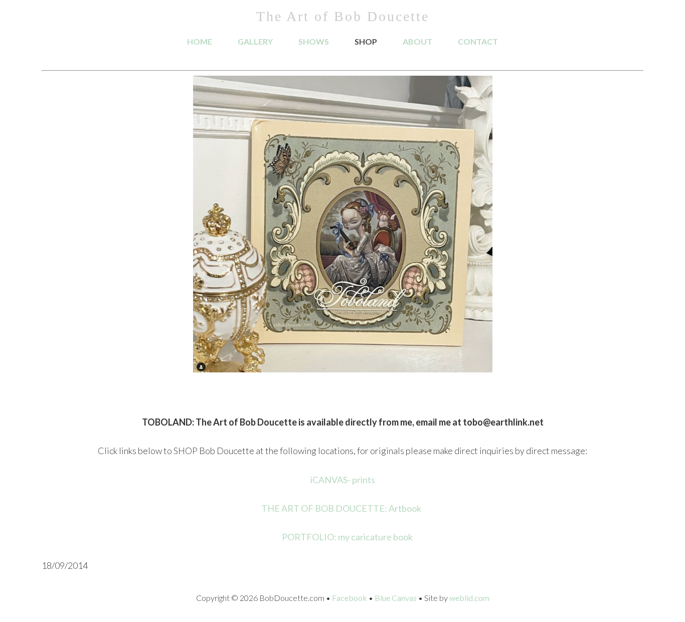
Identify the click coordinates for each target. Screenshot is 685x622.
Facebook (349, 597)
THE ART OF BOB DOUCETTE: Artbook (341, 508)
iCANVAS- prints (342, 479)
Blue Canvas (396, 597)
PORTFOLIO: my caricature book (348, 536)
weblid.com (469, 597)
